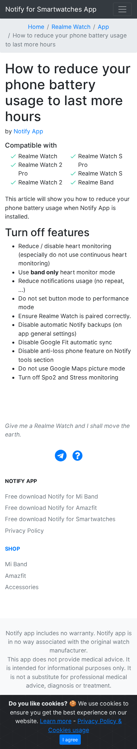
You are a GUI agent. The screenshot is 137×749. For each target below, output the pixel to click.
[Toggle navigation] (122, 9)
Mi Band (16, 564)
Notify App (28, 131)
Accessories (22, 586)
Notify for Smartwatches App (50, 9)
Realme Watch (71, 26)
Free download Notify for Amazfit (51, 507)
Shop (12, 548)
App (103, 26)
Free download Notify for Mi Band (51, 496)
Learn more (55, 720)
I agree (70, 739)
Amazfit (15, 575)
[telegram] (61, 455)
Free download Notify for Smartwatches (60, 518)
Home (36, 26)
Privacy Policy (24, 530)
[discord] (77, 455)
